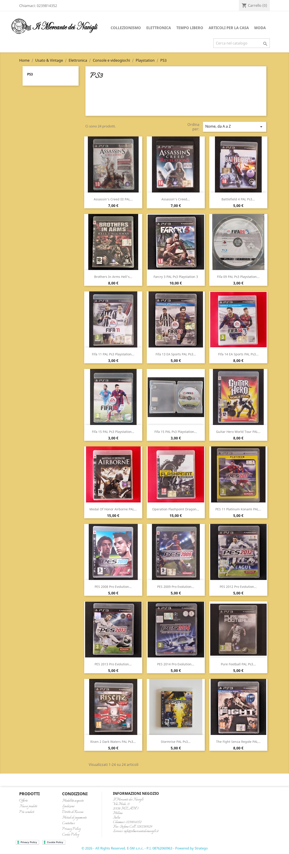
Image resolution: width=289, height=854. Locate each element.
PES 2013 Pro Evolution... (113, 664)
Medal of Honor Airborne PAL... (113, 509)
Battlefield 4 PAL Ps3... (238, 199)
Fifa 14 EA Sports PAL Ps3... (238, 354)
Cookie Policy (70, 835)
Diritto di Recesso (72, 812)
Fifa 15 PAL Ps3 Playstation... (113, 431)
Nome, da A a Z (234, 126)
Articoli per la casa (229, 27)
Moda (260, 27)
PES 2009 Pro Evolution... (175, 586)
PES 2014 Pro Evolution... (175, 664)
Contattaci (68, 823)
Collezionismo (126, 27)
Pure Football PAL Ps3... (238, 664)
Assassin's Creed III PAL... (113, 199)
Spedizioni (68, 806)
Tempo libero (189, 27)
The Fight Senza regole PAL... (238, 741)
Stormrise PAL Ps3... (176, 741)
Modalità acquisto (73, 801)
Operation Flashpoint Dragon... (175, 509)
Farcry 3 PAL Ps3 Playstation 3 (176, 276)
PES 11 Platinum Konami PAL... (238, 509)
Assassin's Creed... (175, 199)
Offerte (23, 801)
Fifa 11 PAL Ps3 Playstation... (113, 354)
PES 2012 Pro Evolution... (238, 586)
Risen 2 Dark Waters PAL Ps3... (113, 741)
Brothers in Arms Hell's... (113, 276)
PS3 (30, 74)
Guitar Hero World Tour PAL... (238, 431)
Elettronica (158, 27)
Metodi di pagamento (74, 818)
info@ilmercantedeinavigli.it (141, 831)
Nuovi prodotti (28, 806)
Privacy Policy (71, 829)
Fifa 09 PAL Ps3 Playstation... (238, 276)
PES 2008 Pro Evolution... (113, 586)
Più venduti (26, 812)
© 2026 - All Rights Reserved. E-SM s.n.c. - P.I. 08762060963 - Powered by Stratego (145, 848)
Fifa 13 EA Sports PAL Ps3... (176, 354)
